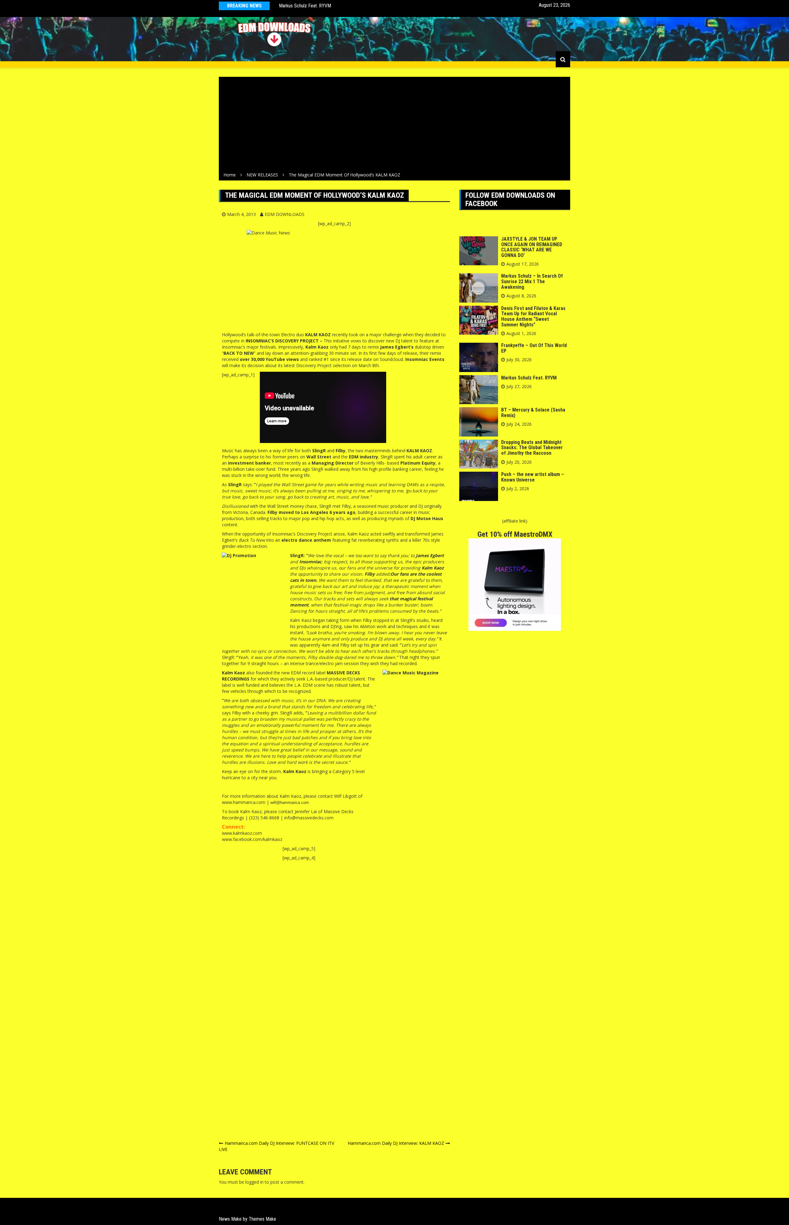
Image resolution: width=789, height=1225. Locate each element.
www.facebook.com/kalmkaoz (252, 839)
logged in (254, 1182)
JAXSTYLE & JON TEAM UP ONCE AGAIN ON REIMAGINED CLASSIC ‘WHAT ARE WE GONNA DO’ (531, 247)
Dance (312, 59)
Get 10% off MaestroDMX (514, 534)
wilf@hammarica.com (289, 802)
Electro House (383, 59)
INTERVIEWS (426, 59)
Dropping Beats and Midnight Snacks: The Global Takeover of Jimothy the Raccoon (532, 447)
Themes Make (262, 1219)
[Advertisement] (394, 125)
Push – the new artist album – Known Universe (532, 477)
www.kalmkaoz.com (242, 833)
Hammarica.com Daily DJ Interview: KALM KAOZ (396, 1143)
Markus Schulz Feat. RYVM (529, 378)
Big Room (343, 59)
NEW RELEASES (276, 59)
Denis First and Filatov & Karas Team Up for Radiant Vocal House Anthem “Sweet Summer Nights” (533, 316)
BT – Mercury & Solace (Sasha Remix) (316, 6)
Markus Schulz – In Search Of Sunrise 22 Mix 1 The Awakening (532, 281)
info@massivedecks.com (308, 818)
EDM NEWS (236, 59)
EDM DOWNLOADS (285, 214)
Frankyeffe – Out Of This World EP (534, 348)
